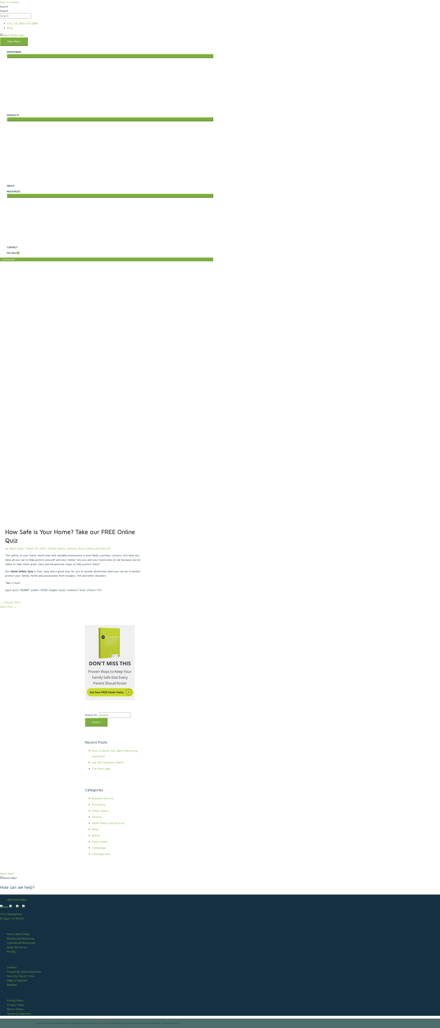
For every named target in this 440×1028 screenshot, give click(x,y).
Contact (12, 967)
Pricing (11, 951)
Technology (99, 847)
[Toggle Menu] (110, 56)
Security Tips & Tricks (20, 975)
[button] (106, 259)
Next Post (8, 606)
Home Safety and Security (94, 548)
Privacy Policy (15, 1004)
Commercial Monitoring (21, 942)
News (95, 829)
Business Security (103, 798)
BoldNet (12, 984)
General (71, 548)
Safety (96, 835)
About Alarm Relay (18, 934)
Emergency (99, 804)
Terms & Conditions (19, 1013)
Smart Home (99, 841)
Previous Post (10, 602)
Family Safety (56, 548)
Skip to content (9, 2)
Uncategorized (101, 853)
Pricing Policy (15, 1000)
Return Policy (15, 1009)
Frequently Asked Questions (24, 971)
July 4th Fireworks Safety (108, 762)
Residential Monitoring (20, 938)
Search (4, 6)
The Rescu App (101, 768)
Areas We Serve (16, 947)
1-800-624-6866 (16, 899)
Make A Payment (17, 980)
